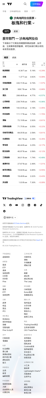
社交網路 (6, 349)
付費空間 (6, 392)
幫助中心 (27, 311)
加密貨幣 (6, 273)
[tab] (7, 31)
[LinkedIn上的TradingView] (29, 205)
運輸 (4, 120)
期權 (4, 324)
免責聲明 (27, 341)
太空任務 (27, 305)
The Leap (28, 281)
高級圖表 (27, 374)
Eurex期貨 (28, 292)
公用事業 (6, 101)
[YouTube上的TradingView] (16, 205)
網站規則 (6, 360)
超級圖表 (6, 257)
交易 (4, 370)
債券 (4, 270)
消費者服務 (7, 126)
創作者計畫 (7, 357)
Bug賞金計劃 (29, 355)
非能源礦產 (7, 83)
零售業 (5, 145)
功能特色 (27, 257)
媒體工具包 (28, 317)
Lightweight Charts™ (32, 371)
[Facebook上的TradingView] (10, 205)
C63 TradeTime (30, 330)
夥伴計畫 (27, 390)
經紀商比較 (28, 279)
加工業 (5, 89)
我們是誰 (27, 303)
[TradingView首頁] (9, 4)
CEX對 (5, 276)
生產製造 (6, 139)
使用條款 (27, 338)
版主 (4, 362)
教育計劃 (27, 393)
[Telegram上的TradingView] (35, 205)
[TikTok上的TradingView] (41, 205)
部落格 (26, 308)
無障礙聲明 (28, 349)
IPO (4, 311)
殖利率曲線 (7, 322)
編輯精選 (6, 376)
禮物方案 (27, 265)
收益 (4, 305)
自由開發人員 (8, 389)
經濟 (4, 303)
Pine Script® (8, 330)
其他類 (5, 182)
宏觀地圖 (6, 327)
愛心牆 (5, 351)
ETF (4, 267)
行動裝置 (6, 338)
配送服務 (6, 151)
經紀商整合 (28, 387)
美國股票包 (28, 295)
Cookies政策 (29, 346)
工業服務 (6, 157)
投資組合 (6, 319)
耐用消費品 (7, 170)
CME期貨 (27, 289)
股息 (4, 308)
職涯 (26, 314)
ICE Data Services (19, 223)
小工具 (26, 365)
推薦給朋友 (7, 354)
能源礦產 (6, 70)
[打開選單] (3, 4)
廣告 (26, 384)
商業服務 (6, 176)
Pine (4, 281)
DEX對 (5, 279)
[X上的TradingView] (4, 205)
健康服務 (6, 108)
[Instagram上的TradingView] (23, 205)
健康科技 (6, 163)
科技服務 (6, 114)
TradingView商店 (31, 324)
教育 (4, 373)
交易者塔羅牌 (29, 327)
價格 (26, 260)
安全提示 (27, 352)
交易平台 (27, 376)
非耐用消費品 (8, 132)
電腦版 (5, 341)
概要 (26, 273)
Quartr (38, 240)
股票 (4, 265)
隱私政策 (27, 343)
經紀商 (26, 276)
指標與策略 (7, 384)
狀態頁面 (27, 357)
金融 (4, 77)
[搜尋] (25, 4)
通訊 (4, 95)
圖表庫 (26, 368)
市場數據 (27, 262)
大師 (4, 387)
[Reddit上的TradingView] (4, 211)
